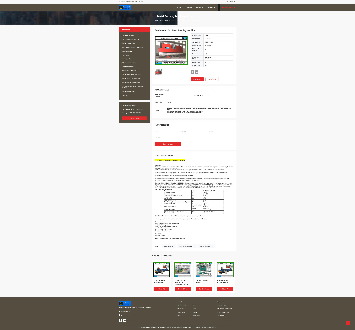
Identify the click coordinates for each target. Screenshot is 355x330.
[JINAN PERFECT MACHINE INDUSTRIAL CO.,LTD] (125, 7)
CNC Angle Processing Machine (131, 74)
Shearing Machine (127, 51)
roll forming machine (206, 246)
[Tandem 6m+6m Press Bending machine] (171, 50)
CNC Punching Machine (128, 43)
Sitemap (195, 312)
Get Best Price (197, 79)
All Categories (220, 315)
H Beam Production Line (129, 63)
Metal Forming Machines (167, 20)
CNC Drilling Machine (128, 35)
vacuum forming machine (187, 246)
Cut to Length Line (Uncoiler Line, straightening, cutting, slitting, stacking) (182, 283)
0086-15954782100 (137, 109)
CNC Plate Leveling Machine (202, 281)
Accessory (125, 95)
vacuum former (169, 246)
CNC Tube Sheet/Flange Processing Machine (132, 87)
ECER (214, 327)
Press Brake (125, 55)
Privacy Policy (196, 315)
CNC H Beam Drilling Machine (130, 39)
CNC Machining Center (128, 91)
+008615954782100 (135, 113)
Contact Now (134, 118)
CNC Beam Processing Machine (131, 82)
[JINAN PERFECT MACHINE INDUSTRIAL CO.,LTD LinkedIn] (228, 2)
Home (156, 20)
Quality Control (181, 312)
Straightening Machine (128, 66)
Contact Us (180, 315)
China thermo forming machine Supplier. (149, 327)
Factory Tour (181, 308)
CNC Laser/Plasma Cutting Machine (132, 47)
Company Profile (182, 305)
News (194, 305)
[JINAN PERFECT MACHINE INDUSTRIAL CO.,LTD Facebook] (225, 2)
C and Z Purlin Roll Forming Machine (159, 281)
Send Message (168, 144)
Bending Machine (127, 59)
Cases (194, 308)
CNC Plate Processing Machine (131, 78)
